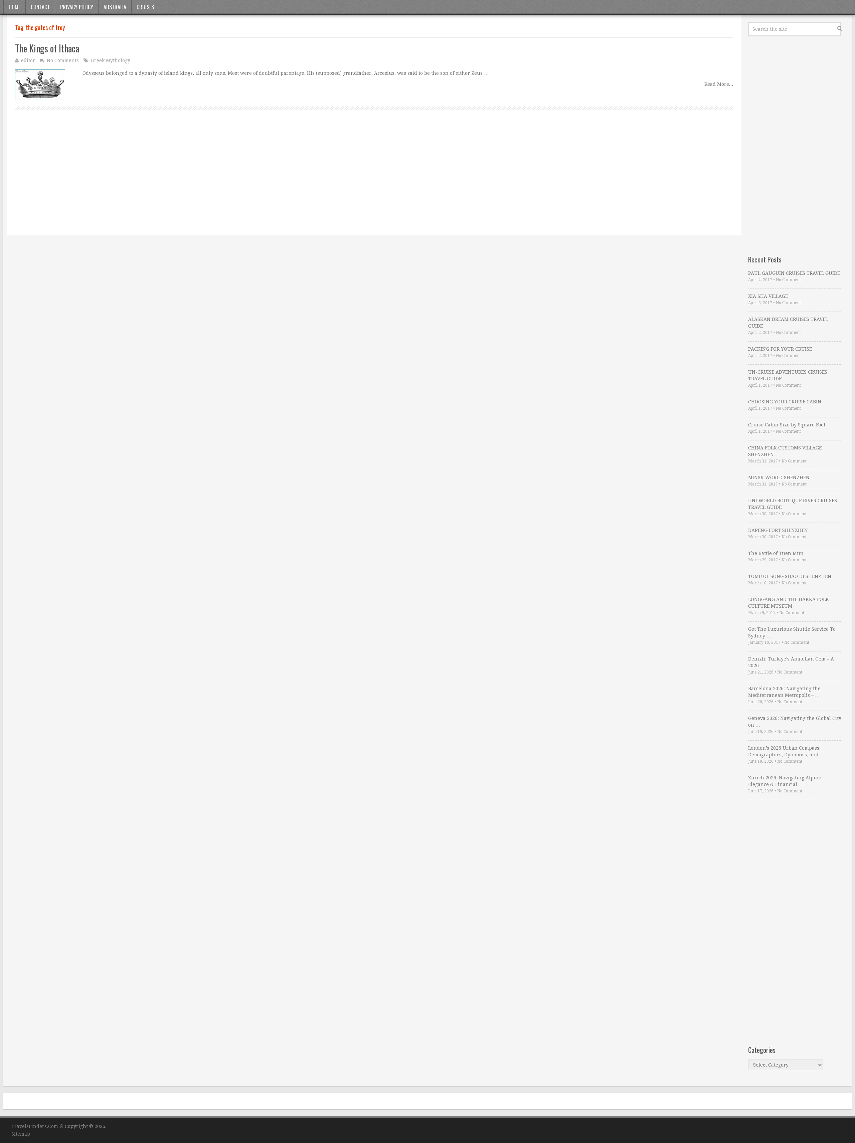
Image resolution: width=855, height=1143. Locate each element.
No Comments (63, 60)
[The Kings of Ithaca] (40, 84)
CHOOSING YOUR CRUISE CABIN (784, 401)
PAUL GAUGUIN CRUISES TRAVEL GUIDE (794, 273)
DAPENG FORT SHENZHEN (778, 530)
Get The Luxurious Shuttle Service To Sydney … (792, 632)
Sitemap (20, 1134)
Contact (40, 7)
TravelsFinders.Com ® (37, 1126)
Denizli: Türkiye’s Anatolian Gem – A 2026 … (791, 662)
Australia (115, 7)
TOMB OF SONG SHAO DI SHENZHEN (789, 576)
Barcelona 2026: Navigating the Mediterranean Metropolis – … (784, 692)
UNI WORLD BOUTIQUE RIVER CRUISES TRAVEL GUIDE (792, 504)
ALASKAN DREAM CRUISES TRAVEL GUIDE (788, 323)
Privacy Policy (76, 7)
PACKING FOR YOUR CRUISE (780, 349)
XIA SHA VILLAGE (768, 296)
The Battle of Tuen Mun (776, 553)
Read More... (718, 84)
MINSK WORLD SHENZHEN (779, 477)
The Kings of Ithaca (47, 48)
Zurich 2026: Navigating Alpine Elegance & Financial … (784, 781)
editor (28, 60)
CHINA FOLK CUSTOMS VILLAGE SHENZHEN (785, 451)
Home (14, 7)
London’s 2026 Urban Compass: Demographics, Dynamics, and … (786, 751)
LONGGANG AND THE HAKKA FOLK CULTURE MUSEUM (788, 603)
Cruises (145, 7)
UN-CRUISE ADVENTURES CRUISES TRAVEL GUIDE (787, 375)
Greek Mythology (110, 60)
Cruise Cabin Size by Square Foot (786, 424)
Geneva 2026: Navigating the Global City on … (794, 722)
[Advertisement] (215, 180)
